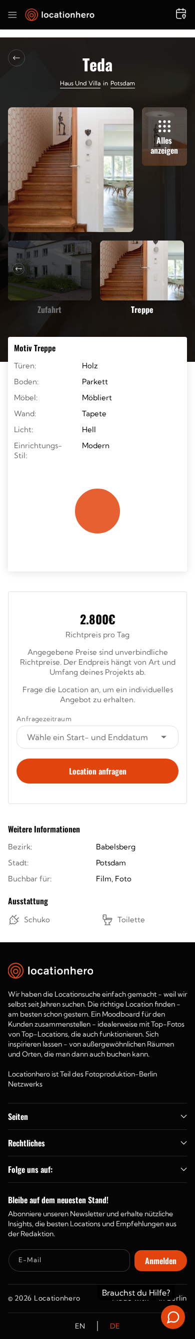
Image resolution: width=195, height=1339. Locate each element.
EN (80, 1326)
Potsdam (122, 83)
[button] (12, 14)
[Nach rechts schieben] (176, 269)
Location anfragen (97, 771)
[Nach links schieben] (18, 269)
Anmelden (160, 1261)
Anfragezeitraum (44, 719)
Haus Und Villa (80, 83)
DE (115, 1326)
